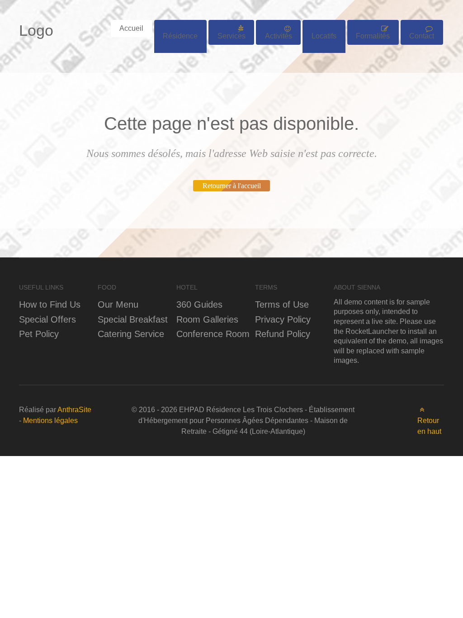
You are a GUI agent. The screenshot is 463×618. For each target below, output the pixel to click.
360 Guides (199, 304)
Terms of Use (282, 304)
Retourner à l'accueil (232, 185)
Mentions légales (50, 420)
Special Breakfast (133, 319)
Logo (36, 30)
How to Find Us (49, 304)
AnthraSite (74, 410)
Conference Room (213, 333)
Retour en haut (429, 426)
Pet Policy (39, 333)
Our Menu (118, 304)
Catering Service (131, 333)
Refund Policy (282, 333)
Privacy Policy (283, 319)
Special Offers (47, 319)
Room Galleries (207, 319)
